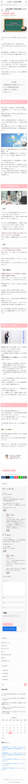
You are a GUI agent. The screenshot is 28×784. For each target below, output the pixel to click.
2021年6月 (5, 676)
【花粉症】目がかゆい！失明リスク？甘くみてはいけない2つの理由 (14, 712)
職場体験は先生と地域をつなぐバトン (14, 84)
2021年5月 (5, 679)
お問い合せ (7, 779)
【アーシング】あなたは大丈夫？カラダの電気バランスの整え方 (14, 699)
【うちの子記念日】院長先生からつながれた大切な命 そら (14, 694)
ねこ (4, 651)
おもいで (12, 13)
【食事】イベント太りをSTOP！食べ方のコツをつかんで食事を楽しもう (13, 708)
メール (4, 602)
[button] (3, 477)
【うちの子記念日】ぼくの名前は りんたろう (12, 759)
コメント (5, 580)
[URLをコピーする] (25, 477)
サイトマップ (11, 779)
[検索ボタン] (2, 2)
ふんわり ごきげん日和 (14, 2)
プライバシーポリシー (19, 779)
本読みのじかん (6, 660)
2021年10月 (5, 673)
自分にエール (7, 92)
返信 (5, 510)
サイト (4, 607)
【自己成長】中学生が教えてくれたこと (11, 768)
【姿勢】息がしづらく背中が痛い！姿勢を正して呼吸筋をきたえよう (14, 703)
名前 (3, 597)
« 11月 (2, 738)
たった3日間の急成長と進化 (11, 87)
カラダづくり (6, 648)
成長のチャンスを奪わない (11, 89)
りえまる (12, 514)
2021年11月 (5, 670)
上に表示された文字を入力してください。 (11, 616)
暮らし (4, 657)
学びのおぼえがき (7, 654)
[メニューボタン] (26, 2)
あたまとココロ (6, 13)
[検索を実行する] (25, 684)
